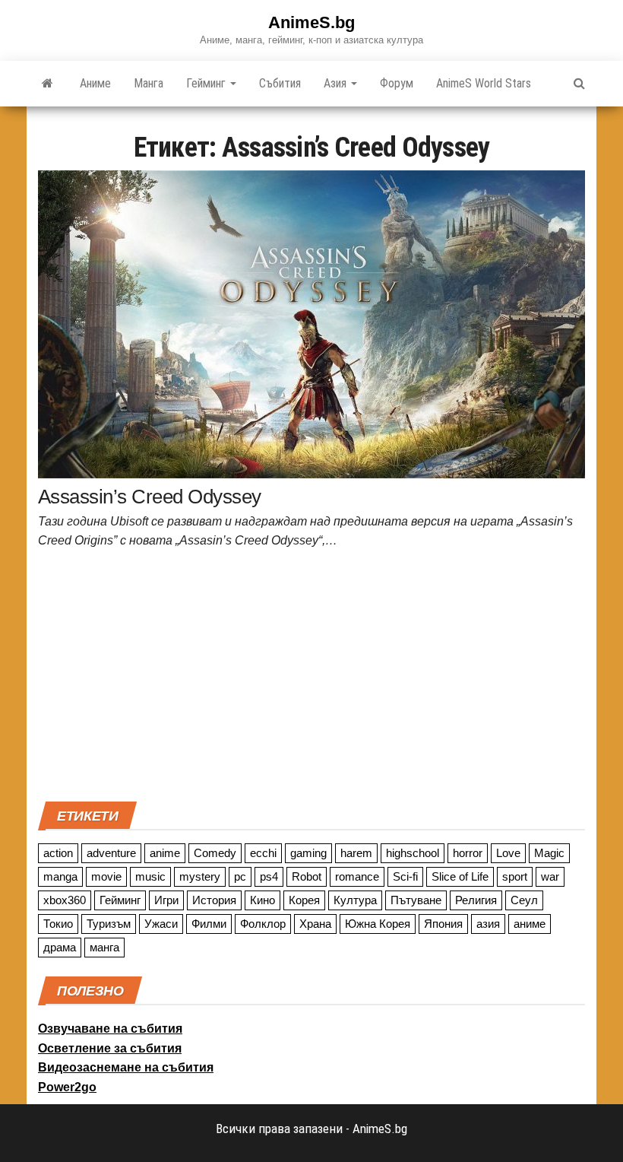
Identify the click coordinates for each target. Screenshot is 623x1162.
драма (59, 947)
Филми (208, 923)
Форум (396, 83)
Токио (58, 923)
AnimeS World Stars (483, 83)
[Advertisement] (311, 679)
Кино (262, 900)
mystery (199, 876)
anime (165, 852)
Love (508, 852)
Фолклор (263, 923)
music (150, 876)
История (214, 900)
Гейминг (207, 83)
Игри (166, 900)
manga (60, 876)
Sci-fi (405, 876)
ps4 (269, 876)
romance (357, 876)
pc (240, 876)
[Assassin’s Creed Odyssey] (311, 323)
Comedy (215, 852)
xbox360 (64, 900)
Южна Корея (377, 923)
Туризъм (109, 923)
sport (514, 876)
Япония (443, 923)
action (58, 852)
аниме (530, 923)
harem (356, 852)
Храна (315, 923)
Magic (549, 852)
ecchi (263, 852)
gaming (308, 852)
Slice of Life (460, 876)
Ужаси (161, 923)
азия (488, 923)
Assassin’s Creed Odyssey (149, 496)
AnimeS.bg (311, 22)
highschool (412, 852)
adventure (111, 852)
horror (467, 852)
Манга (148, 83)
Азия (336, 83)
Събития (280, 83)
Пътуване (416, 900)
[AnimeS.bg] (47, 83)
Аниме (95, 83)
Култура (355, 900)
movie (106, 876)
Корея (304, 900)
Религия (476, 900)
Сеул (524, 900)
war (550, 876)
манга (104, 947)
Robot (306, 876)
